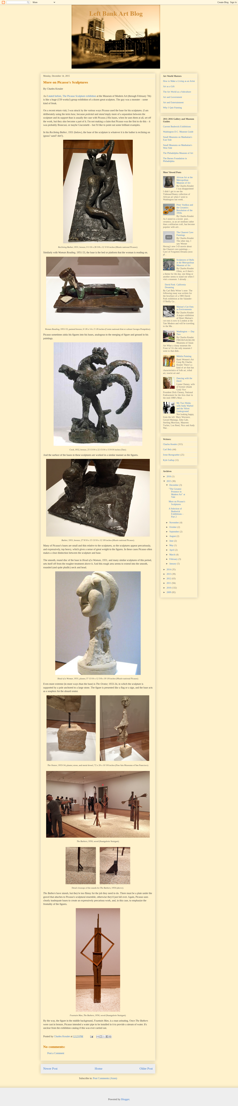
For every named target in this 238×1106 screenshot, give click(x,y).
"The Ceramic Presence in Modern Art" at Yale (177, 493)
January (173, 563)
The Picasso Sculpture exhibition (79, 96)
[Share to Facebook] (107, 1036)
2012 (169, 578)
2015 (169, 481)
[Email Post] (91, 1036)
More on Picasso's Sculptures (177, 503)
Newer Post (50, 1068)
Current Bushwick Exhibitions (177, 126)
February (173, 559)
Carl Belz (167, 449)
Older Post (146, 1068)
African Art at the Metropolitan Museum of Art (184, 180)
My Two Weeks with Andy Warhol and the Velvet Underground (184, 407)
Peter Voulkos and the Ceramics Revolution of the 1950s (184, 209)
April (172, 550)
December (174, 485)
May (171, 545)
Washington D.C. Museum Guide (178, 132)
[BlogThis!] (100, 1036)
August (172, 536)
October (173, 527)
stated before (54, 96)
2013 (169, 574)
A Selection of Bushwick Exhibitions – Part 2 (176, 512)
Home (98, 1068)
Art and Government (172, 97)
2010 (169, 588)
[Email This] (97, 1036)
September (174, 531)
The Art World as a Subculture (177, 92)
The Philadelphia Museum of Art (178, 153)
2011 (169, 583)
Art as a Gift (169, 86)
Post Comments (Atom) (105, 1078)
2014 (169, 569)
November (174, 522)
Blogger (125, 1099)
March (172, 554)
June (171, 541)
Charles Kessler (170, 444)
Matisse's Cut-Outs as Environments (184, 308)
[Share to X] (104, 1036)
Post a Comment (55, 1053)
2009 (169, 592)
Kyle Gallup (168, 460)
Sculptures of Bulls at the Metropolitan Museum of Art (185, 263)
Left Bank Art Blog (116, 13)
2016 (169, 476)
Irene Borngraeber (171, 455)
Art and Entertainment (173, 102)
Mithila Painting (183, 356)
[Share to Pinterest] (110, 1036)
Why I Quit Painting (172, 107)
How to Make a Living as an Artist (179, 81)
